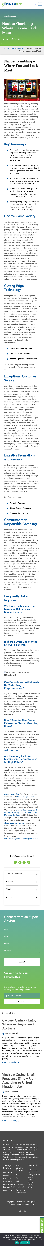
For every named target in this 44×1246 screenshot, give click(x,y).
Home (6, 48)
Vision (18, 1175)
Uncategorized (10, 16)
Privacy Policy (30, 1204)
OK (17, 1243)
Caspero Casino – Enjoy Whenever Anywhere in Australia (19, 1024)
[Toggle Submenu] (36, 874)
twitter (19, 862)
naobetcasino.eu (11, 750)
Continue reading (9, 1062)
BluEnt (21, 1204)
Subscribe (22, 1002)
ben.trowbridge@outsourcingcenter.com (21, 839)
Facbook (24, 862)
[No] (41, 1239)
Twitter (20, 1211)
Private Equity (8, 1190)
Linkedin (15, 862)
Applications (7, 1172)
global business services (14, 823)
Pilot (17, 1178)
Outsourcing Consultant (26, 797)
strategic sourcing (11, 813)
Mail (28, 862)
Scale (18, 1181)
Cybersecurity (8, 1181)
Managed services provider (27, 810)
